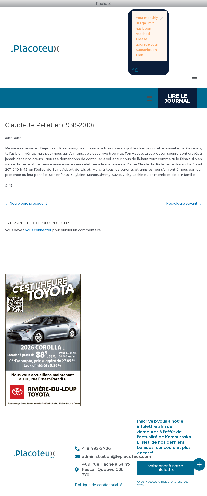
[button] (161, 18)
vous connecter (38, 230)
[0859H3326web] (43, 340)
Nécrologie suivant (183, 203)
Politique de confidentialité (98, 485)
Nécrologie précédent (26, 203)
